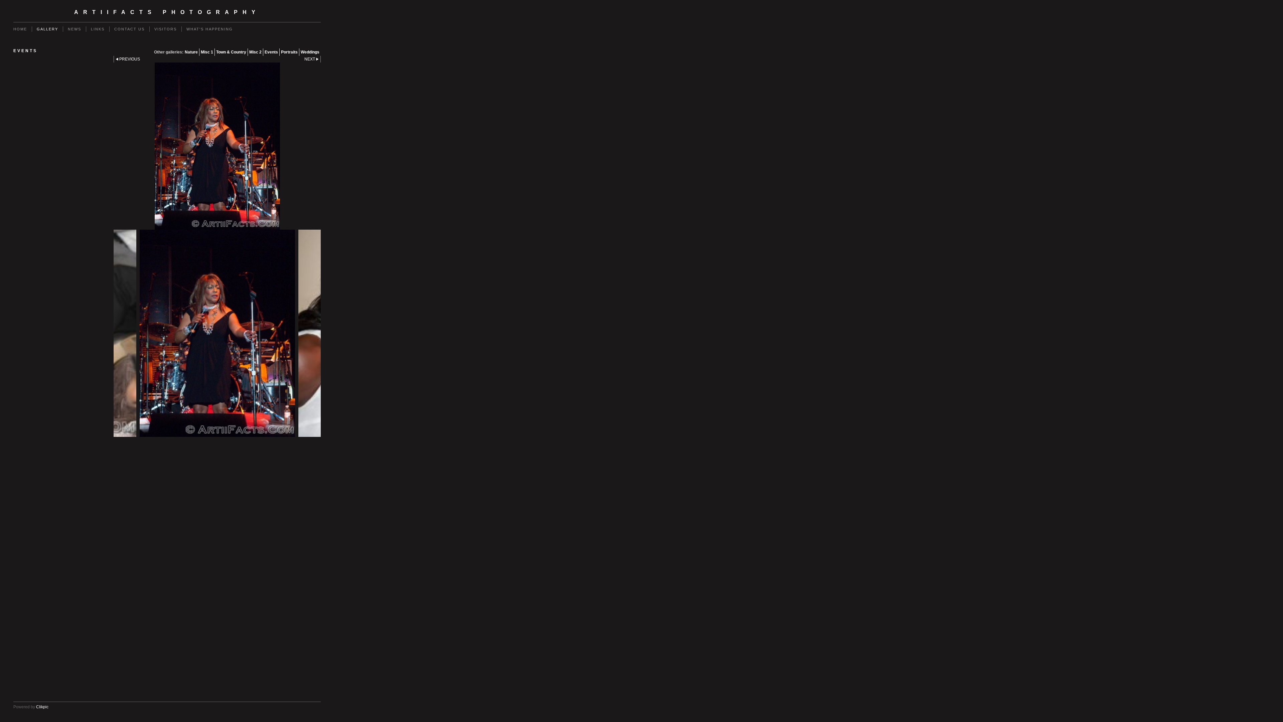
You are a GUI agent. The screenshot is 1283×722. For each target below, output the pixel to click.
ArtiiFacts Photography (167, 12)
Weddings (310, 52)
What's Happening (209, 29)
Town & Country (231, 52)
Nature (191, 52)
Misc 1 (207, 52)
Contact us (129, 29)
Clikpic (42, 707)
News (74, 29)
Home (20, 29)
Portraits (289, 52)
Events (271, 52)
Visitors (165, 29)
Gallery (47, 29)
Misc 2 (255, 52)
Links (98, 29)
